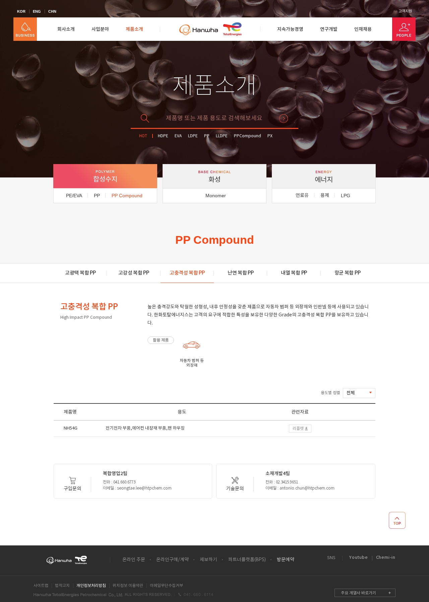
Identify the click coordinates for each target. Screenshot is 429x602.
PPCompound (247, 136)
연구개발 (329, 29)
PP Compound (127, 195)
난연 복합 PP (241, 273)
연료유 (302, 195)
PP (206, 136)
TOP (397, 520)
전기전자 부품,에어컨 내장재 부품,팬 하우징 (145, 428)
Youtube (358, 557)
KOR (21, 11)
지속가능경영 (290, 29)
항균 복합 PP (347, 273)
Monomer (215, 195)
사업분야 (100, 29)
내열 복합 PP (294, 273)
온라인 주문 (133, 559)
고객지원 (405, 11)
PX (269, 136)
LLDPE (222, 136)
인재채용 (363, 29)
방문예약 (285, 559)
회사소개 (66, 29)
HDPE (163, 136)
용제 (324, 195)
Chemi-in (385, 557)
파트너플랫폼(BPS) (247, 559)
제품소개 (134, 29)
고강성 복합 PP (133, 273)
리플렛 (298, 429)
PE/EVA (74, 195)
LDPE (193, 136)
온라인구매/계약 (172, 559)
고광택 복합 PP (80, 273)
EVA (178, 136)
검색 (283, 118)
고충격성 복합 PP (187, 273)
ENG (37, 11)
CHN (52, 11)
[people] (404, 29)
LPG (345, 195)
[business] (25, 29)
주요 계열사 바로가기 (358, 593)
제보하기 (208, 559)
